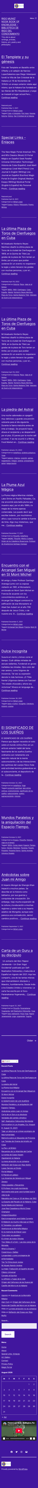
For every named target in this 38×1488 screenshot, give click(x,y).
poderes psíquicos (28, 453)
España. (4, 292)
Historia (16, 284)
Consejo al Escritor (9, 1276)
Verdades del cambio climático (14, 1118)
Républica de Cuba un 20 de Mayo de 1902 (19, 1198)
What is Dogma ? (8, 1249)
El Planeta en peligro (9, 1175)
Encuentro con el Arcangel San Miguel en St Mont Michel (18, 570)
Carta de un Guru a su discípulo (14, 1114)
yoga (14, 1016)
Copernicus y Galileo (9, 1252)
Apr (5, 1417)
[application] (19, 1431)
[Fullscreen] (34, 1439)
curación (24, 458)
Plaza (22, 284)
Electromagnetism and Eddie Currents (17, 1219)
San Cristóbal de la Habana (24, 116)
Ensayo (16, 840)
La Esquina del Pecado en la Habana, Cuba (18, 1202)
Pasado (31, 848)
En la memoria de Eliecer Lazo (13, 1232)
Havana (32, 113)
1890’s (10, 290)
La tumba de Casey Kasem (12, 1155)
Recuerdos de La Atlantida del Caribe (16, 1151)
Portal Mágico (7, 1171)
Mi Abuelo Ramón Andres (11, 1265)
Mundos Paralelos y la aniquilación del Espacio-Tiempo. (17, 822)
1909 (15, 290)
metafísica (17, 453)
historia (4, 116)
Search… (5, 1321)
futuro (3, 848)
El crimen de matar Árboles (12, 1239)
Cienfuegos (21, 290)
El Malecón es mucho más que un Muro (17, 1222)
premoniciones (13, 791)
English (7, 1061)
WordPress (23, 1469)
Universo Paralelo (7, 853)
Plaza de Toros (6, 295)
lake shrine (27, 788)
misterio (4, 706)
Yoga (3, 455)
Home (3, 1347)
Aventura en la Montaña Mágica (14, 1229)
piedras (20, 461)
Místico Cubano (27, 539)
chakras (17, 458)
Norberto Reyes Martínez (23, 292)
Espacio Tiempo (29, 845)
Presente (4, 851)
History (10, 116)
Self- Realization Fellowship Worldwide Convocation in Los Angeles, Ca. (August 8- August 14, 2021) (18, 1124)
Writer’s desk (18, 111)
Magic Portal (6, 1367)
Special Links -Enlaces (10, 1354)
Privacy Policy (7, 1364)
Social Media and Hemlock (12, 1205)
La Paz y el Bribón (8, 1148)
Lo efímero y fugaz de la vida (13, 1279)
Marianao (16, 848)
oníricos (4, 791)
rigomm (4, 1295)
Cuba (9, 113)
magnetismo (6, 461)
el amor (15, 704)
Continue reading (9, 97)
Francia (27, 627)
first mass (25, 113)
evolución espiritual (15, 788)
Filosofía (16, 536)
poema (10, 706)
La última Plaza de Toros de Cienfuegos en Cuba (18, 233)
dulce (9, 704)
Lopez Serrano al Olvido (11, 1168)
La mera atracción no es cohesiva (15, 1161)
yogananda (21, 1016)
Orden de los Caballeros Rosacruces (14, 541)
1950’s (10, 845)
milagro (14, 461)
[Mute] (31, 1439)
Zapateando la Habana (10, 1158)
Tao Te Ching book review (12, 1262)
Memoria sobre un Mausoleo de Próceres (18, 1138)
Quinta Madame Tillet (21, 295)
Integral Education (9, 1215)
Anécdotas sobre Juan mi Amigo (14, 1111)
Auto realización (13, 1014)
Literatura (30, 704)
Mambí (10, 292)
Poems (30, 205)
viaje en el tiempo (8, 843)
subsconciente (13, 793)
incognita (22, 704)
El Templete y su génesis (11, 1225)
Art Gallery (5, 1357)
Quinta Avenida (27, 851)
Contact (4, 1361)
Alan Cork (5, 1302)
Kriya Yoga (24, 1014)
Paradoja (24, 848)
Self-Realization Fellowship (20, 1011)
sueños (21, 793)
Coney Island (18, 845)
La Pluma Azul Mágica (10, 1088)
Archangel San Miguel (15, 627)
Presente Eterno (15, 851)
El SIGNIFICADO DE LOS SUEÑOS (15, 1101)
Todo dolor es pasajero (10, 1235)
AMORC (10, 539)
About (3, 1351)
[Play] (4, 1439)
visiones (17, 796)
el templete (16, 113)
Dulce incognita (14, 651)
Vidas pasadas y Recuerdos (12, 1185)
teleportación (11, 463)
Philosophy (24, 205)
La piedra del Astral (17, 409)
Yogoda (28, 1016)
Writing (4, 207)
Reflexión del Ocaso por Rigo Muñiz (16, 1165)
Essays (10, 205)
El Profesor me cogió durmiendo (14, 1188)
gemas (30, 458)
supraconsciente (7, 796)
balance (10, 458)
